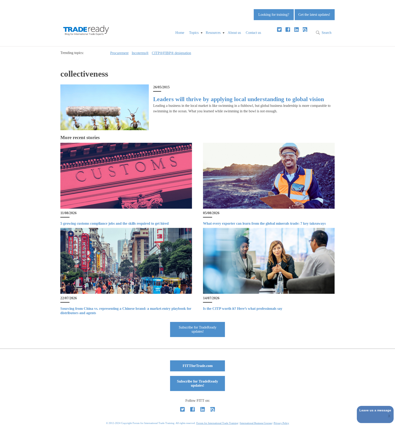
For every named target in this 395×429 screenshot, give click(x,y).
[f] (288, 29)
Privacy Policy (281, 423)
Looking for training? (273, 14)
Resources (213, 33)
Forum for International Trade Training (217, 423)
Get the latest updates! (314, 14)
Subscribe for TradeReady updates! (197, 329)
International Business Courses (256, 423)
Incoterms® (140, 53)
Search (326, 33)
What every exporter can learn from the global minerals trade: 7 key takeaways (264, 223)
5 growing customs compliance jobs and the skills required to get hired (114, 223)
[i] (305, 29)
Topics (194, 33)
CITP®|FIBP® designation (171, 53)
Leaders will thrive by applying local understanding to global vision (238, 99)
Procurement (119, 53)
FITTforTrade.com (198, 366)
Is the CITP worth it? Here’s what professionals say (242, 308)
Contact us (253, 33)
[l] (296, 29)
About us (234, 33)
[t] (279, 29)
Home (179, 33)
